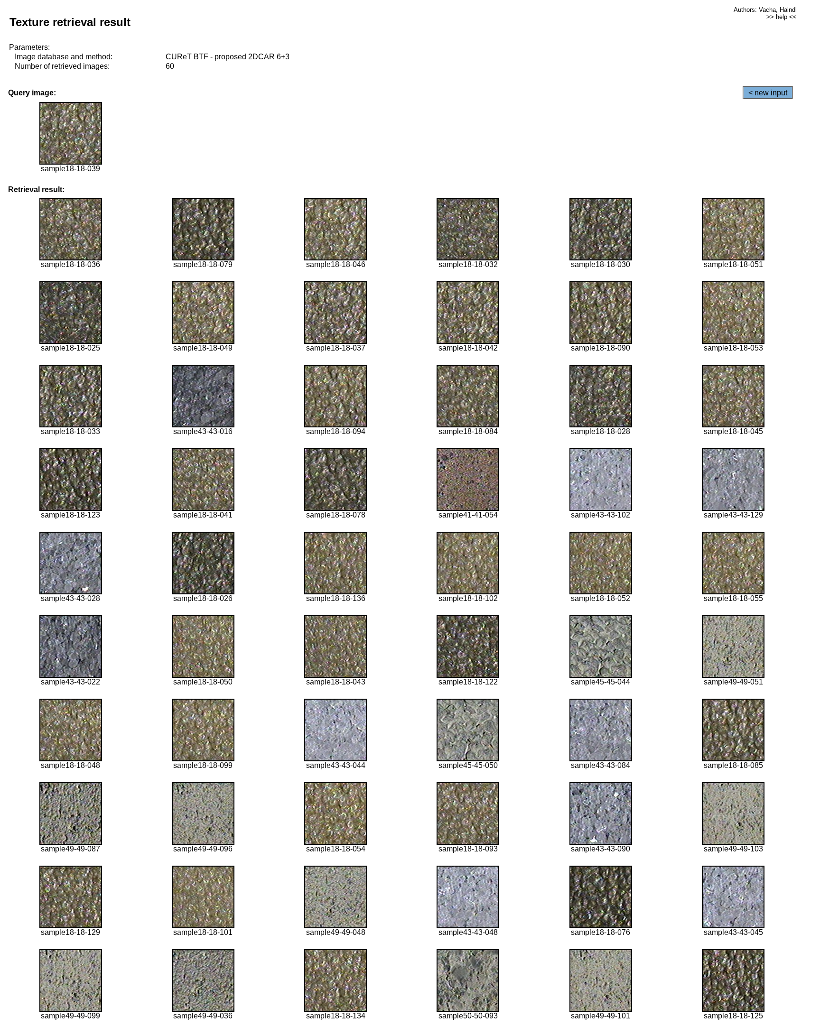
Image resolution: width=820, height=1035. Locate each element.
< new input (767, 93)
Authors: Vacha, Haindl (765, 9)
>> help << (781, 16)
